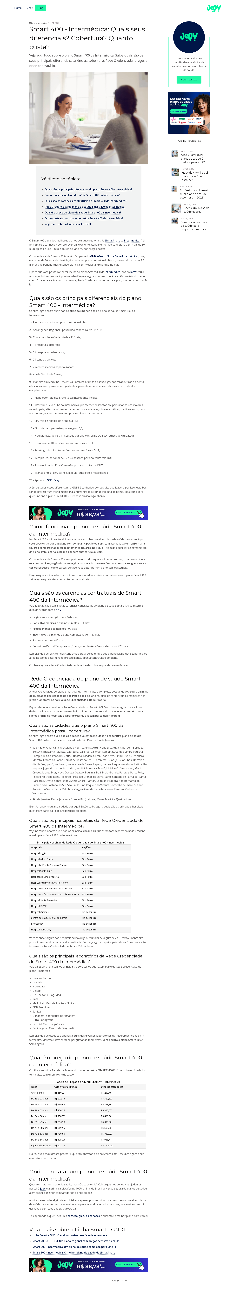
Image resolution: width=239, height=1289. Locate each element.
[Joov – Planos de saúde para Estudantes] (189, 112)
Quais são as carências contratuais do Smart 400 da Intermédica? (85, 201)
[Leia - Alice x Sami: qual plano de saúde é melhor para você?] (175, 153)
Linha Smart (112, 240)
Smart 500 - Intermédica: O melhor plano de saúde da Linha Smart (74, 1252)
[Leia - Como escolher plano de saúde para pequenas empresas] (175, 220)
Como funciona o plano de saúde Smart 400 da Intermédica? (82, 195)
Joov (133, 272)
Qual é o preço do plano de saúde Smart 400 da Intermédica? (83, 212)
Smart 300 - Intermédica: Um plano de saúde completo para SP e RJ (74, 1247)
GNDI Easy (53, 480)
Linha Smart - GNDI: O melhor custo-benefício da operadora (70, 1235)
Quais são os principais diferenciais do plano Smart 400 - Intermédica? (88, 189)
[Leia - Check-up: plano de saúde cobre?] (176, 208)
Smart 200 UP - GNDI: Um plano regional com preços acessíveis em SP (76, 1241)
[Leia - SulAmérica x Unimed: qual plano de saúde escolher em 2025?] (174, 188)
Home (18, 8)
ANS (58, 610)
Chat (30, 8)
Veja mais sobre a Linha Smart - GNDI (68, 224)
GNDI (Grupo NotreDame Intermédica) (114, 256)
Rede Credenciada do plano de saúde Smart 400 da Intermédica (84, 206)
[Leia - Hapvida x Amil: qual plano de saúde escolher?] (175, 171)
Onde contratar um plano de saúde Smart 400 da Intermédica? (84, 218)
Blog (40, 8)
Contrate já (189, 79)
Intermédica (131, 240)
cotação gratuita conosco (84, 1216)
